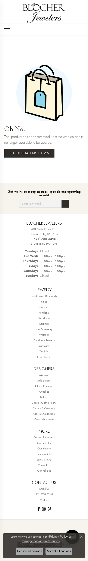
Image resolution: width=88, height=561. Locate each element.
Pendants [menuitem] (44, 312)
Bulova (44, 397)
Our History (44, 448)
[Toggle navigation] (7, 30)
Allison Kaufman (44, 386)
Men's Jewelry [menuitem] (44, 329)
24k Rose (44, 375)
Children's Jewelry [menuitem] (44, 340)
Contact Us (44, 465)
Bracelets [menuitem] (44, 307)
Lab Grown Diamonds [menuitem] (44, 296)
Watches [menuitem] (44, 335)
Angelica (44, 391)
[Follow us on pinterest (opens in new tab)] (49, 509)
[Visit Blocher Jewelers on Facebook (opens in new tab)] (38, 509)
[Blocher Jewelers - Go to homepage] (44, 12)
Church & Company (44, 408)
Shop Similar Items (29, 153)
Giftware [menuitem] (44, 346)
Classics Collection (44, 414)
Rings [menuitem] (44, 301)
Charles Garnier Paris (44, 403)
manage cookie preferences (41, 541)
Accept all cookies (59, 551)
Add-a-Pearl (44, 380)
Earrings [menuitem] (44, 324)
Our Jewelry (44, 443)
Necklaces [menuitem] (44, 318)
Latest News (44, 459)
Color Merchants (44, 419)
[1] (65, 204)
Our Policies (44, 470)
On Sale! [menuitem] (44, 351)
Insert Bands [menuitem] (44, 357)
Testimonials (44, 454)
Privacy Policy (58, 536)
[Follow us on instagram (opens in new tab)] (44, 509)
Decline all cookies (29, 551)
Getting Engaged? (44, 437)
